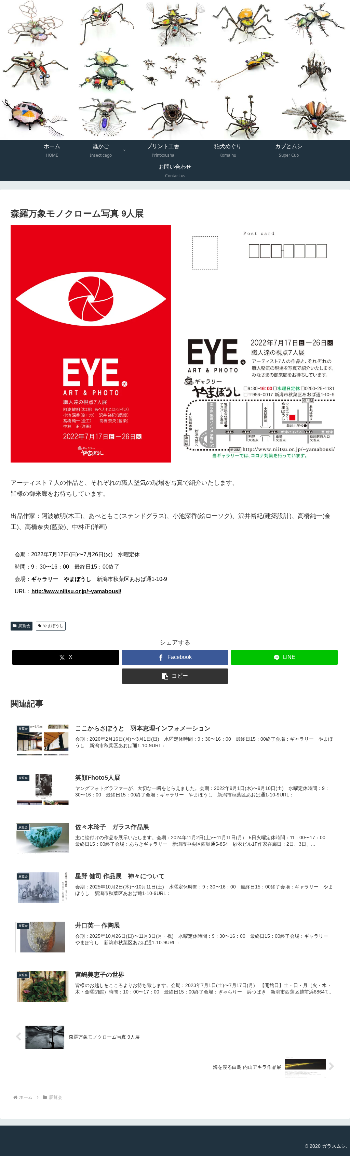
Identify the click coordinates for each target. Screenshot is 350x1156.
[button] (175, 676)
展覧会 (24, 625)
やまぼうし (53, 625)
